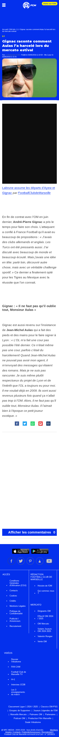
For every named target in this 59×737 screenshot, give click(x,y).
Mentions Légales (18, 606)
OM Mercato (43, 623)
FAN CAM (15, 667)
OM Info (12, 29)
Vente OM (42, 641)
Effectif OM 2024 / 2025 (45, 617)
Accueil (5, 29)
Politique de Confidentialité (16, 612)
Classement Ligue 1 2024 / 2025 (23, 706)
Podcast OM (19, 718)
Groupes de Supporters (19, 710)
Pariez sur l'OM (49, 4)
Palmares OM (36, 714)
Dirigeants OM (44, 611)
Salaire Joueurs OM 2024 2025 (45, 630)
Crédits (13, 601)
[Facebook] (12, 564)
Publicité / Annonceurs (15, 619)
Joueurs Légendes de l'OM (45, 710)
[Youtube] (49, 564)
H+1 (13, 679)
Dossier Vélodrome (16, 660)
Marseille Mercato (18, 714)
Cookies (13, 596)
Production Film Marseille (39, 718)
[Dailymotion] (40, 564)
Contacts (14, 590)
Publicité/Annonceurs (31, 732)
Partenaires (50, 714)
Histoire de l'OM (45, 586)
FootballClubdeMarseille (34, 192)
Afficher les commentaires (31, 532)
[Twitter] (21, 564)
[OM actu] (29, 3)
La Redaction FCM (12, 55)
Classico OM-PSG (49, 706)
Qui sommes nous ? (46, 592)
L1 (18, 29)
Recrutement (15, 626)
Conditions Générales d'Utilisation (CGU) (18, 583)
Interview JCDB (18, 684)
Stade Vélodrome (33, 722)
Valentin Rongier (45, 636)
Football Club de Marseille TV (18, 673)
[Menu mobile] (4, 5)
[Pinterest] (30, 564)
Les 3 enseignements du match (18, 692)
